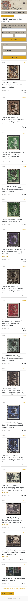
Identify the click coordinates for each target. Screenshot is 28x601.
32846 (24, 369)
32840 (24, 166)
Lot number (6, 44)
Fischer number (7, 50)
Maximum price (19, 32)
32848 (24, 436)
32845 (24, 335)
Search (14, 39)
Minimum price (6, 32)
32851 (24, 532)
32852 (24, 564)
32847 (24, 402)
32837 (24, 62)
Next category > (20, 588)
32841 (24, 200)
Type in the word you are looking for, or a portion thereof (13, 26)
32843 (24, 267)
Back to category (8, 16)
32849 (24, 469)
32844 (24, 300)
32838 (24, 98)
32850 (24, 501)
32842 (24, 230)
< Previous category (9, 588)
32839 (24, 133)
